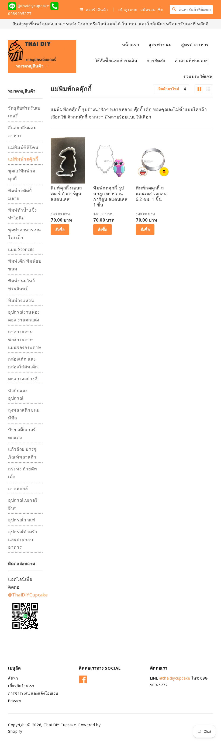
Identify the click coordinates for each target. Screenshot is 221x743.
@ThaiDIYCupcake (28, 595)
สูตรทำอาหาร (195, 45)
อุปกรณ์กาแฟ (21, 520)
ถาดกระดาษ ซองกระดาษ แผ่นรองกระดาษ (24, 339)
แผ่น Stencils (21, 249)
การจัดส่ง (156, 60)
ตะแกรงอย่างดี (22, 379)
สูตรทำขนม (160, 45)
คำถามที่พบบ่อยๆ (192, 60)
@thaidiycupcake (33, 5)
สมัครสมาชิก (151, 9)
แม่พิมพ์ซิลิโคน (23, 147)
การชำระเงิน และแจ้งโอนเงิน (33, 693)
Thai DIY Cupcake (60, 724)
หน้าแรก (130, 45)
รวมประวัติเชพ (198, 76)
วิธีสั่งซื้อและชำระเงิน (116, 60)
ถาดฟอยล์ (18, 488)
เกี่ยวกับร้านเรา (21, 685)
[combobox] (195, 9)
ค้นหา (13, 678)
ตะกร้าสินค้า (96, 9)
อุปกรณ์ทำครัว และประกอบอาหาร (22, 539)
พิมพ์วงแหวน (21, 300)
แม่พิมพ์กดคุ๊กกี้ (23, 159)
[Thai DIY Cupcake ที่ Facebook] (83, 678)
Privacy (14, 700)
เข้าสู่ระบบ (127, 9)
